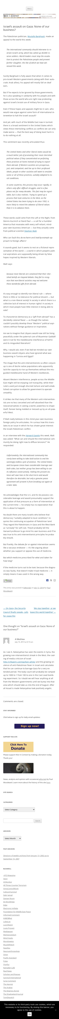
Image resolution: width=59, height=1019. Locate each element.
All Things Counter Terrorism (14, 885)
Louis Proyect (8, 928)
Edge (5, 905)
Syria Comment (9, 981)
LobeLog (6, 921)
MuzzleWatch (8, 944)
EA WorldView (9, 902)
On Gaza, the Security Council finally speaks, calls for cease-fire (15, 612)
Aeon (5, 878)
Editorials (27, 587)
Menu (29, 9)
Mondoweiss (8, 941)
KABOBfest (7, 918)
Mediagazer (8, 931)
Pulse (5, 961)
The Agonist (8, 984)
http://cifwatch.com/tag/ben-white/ (19, 662)
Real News (7, 971)
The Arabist (7, 987)
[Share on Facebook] (47, 580)
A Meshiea (20, 639)
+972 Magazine (9, 875)
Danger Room (9, 898)
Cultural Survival (10, 892)
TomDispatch (8, 997)
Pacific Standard (9, 958)
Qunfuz (6, 964)
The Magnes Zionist (11, 991)
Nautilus (6, 948)
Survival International (12, 977)
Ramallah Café (9, 967)
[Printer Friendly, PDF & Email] (7, 580)
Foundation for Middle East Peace (17, 911)
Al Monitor (7, 882)
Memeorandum (9, 935)
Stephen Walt (30, 231)
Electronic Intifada (10, 908)
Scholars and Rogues (11, 974)
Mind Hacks (8, 938)
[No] (55, 1010)
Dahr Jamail (7, 895)
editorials (42, 779)
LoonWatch (8, 925)
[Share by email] (55, 580)
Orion (5, 954)
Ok (29, 1014)
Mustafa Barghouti (36, 36)
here (48, 782)
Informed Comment (11, 915)
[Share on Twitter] (51, 580)
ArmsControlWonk (11, 888)
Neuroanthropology (11, 951)
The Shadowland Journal (13, 994)
